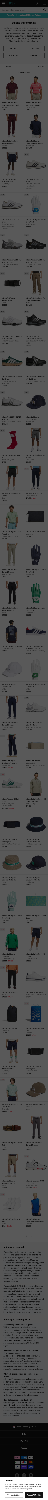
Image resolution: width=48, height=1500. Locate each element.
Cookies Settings (13, 1495)
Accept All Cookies (34, 1495)
